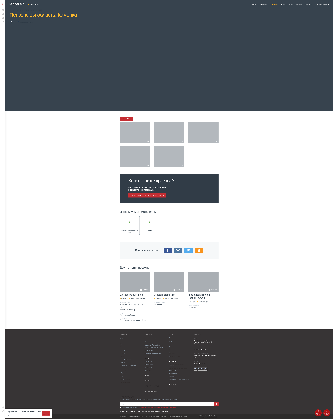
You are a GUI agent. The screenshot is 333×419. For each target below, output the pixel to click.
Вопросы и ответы (151, 391)
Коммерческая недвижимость (153, 353)
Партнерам (172, 361)
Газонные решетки (125, 370)
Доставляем (148, 370)
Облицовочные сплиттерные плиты (128, 366)
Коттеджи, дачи (149, 350)
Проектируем (148, 367)
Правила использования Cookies (178, 416)
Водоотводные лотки (125, 382)
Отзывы (171, 350)
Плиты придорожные (126, 359)
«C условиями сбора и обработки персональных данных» (157, 407)
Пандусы (122, 376)
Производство (173, 337)
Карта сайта (123, 416)
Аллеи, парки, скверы (151, 337)
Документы (172, 341)
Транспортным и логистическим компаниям (178, 369)
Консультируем (149, 364)
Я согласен (46, 413)
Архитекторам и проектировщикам (179, 379)
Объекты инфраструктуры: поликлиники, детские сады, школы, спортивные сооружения (154, 345)
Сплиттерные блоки (125, 350)
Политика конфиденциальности (138, 416)
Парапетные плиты (125, 344)
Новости (171, 347)
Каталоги (299, 4)
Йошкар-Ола (34, 4)
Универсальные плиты (126, 347)
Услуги (283, 4)
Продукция (263, 4)
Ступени (122, 356)
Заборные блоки (124, 373)
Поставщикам (173, 373)
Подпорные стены (125, 379)
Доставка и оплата (174, 356)
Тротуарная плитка (125, 337)
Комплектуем (148, 361)
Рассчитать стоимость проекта (147, 195)
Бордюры (122, 362)
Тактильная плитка (125, 341)
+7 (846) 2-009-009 (323, 4)
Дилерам (171, 376)
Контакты (308, 4)
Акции (254, 4)
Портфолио (274, 4)
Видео (291, 4)
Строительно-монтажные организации (176, 364)
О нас (171, 335)
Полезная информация (152, 386)
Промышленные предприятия (153, 341)
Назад (126, 119)
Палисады (122, 353)
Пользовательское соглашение (157, 416)
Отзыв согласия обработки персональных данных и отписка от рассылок (144, 411)
